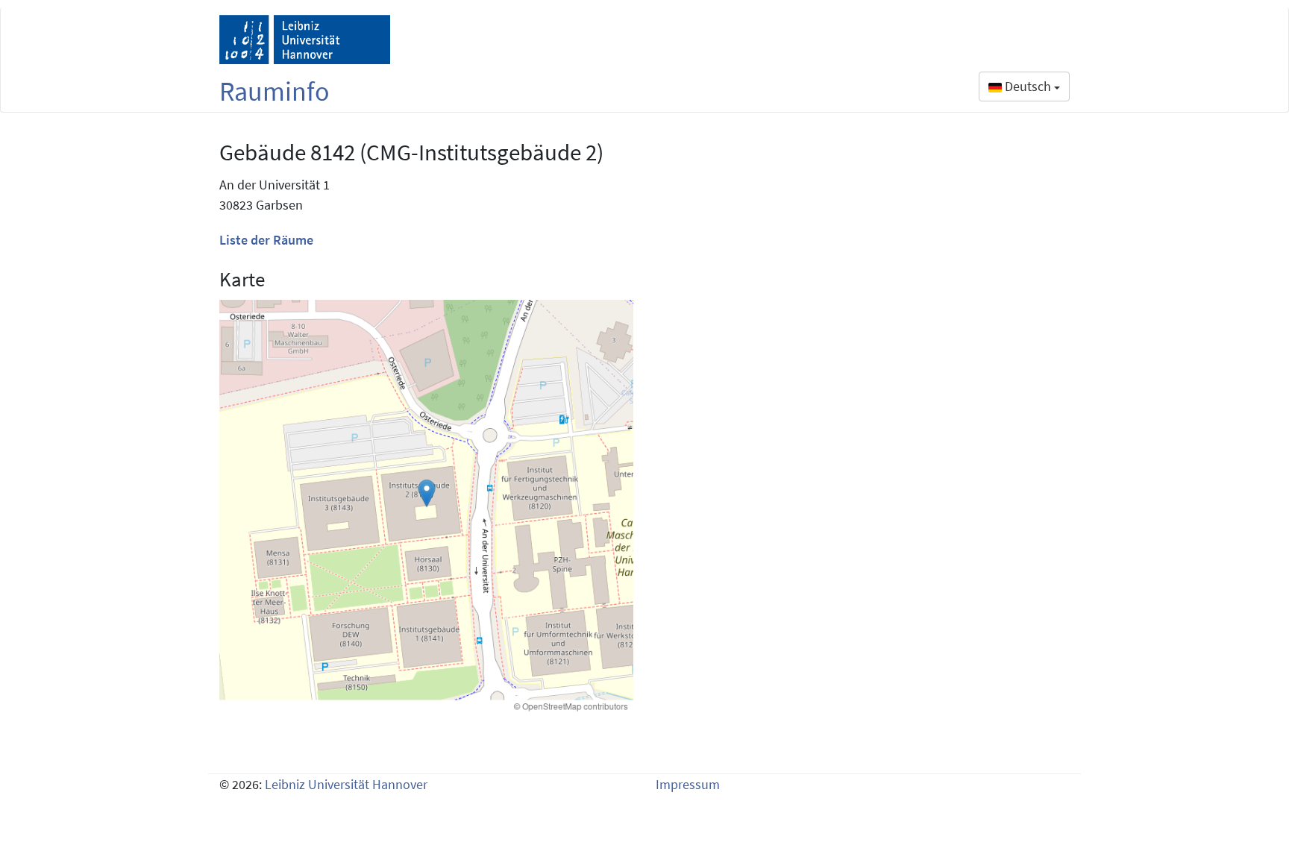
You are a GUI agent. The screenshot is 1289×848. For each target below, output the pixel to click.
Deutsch (1028, 86)
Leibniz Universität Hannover (346, 784)
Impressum (688, 784)
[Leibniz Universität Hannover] (304, 39)
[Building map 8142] (426, 507)
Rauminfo (274, 91)
